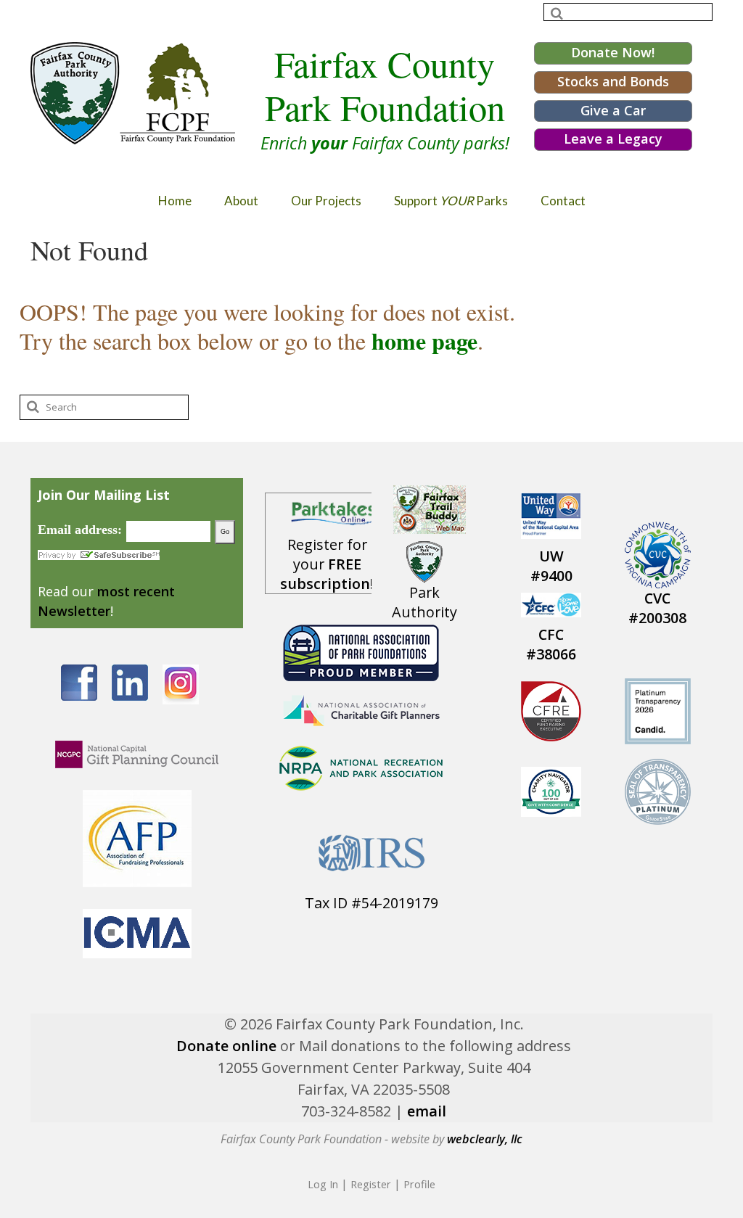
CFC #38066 (551, 644)
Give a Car (613, 110)
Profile (419, 1184)
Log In (323, 1184)
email (426, 1111)
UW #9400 (551, 565)
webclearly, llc (484, 1139)
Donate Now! (612, 52)
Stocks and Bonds (613, 81)
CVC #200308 (657, 607)
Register (370, 1184)
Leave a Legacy (613, 138)
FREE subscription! (327, 573)
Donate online (226, 1046)
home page (424, 341)
